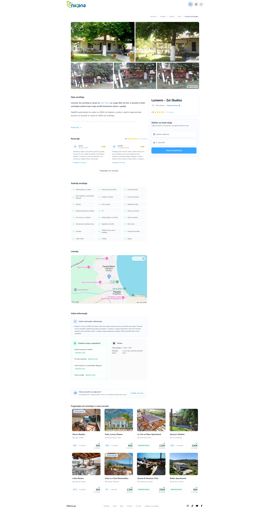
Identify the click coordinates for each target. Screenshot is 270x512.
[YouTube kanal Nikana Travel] (197, 505)
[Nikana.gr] (76, 4)
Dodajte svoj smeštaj (151, 506)
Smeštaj (106, 506)
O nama (138, 506)
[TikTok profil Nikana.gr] (192, 505)
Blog (121, 506)
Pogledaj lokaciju (172, 105)
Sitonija (161, 105)
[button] (136, 138)
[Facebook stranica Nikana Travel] (201, 505)
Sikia (157, 105)
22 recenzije (143, 139)
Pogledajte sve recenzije (109, 171)
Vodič (114, 506)
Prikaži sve (193, 86)
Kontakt (129, 506)
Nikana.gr (71, 506)
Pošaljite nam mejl (137, 393)
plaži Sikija (104, 103)
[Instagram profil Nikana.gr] (187, 505)
